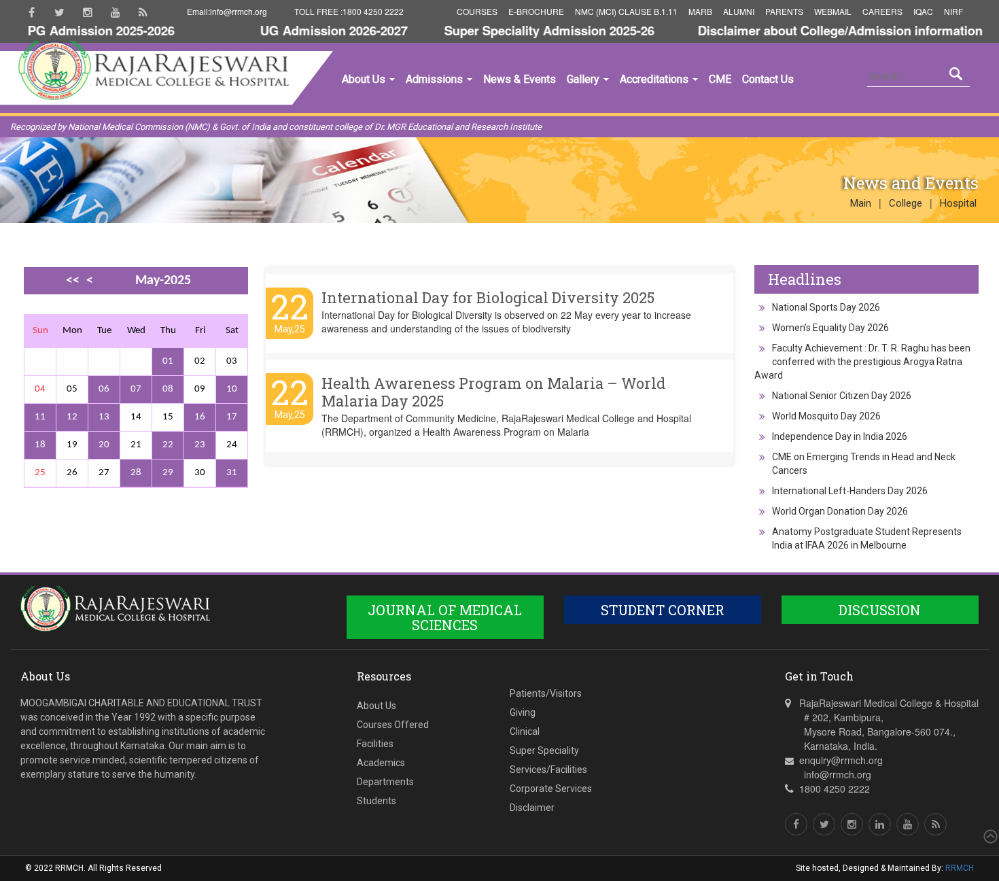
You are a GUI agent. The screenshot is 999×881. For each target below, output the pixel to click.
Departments (385, 781)
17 (231, 417)
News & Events (519, 79)
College (905, 203)
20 (104, 445)
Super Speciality (544, 750)
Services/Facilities (548, 769)
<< (73, 281)
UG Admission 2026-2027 (316, 30)
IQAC (923, 11)
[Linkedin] (880, 824)
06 (104, 389)
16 (199, 417)
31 (231, 473)
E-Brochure (536, 11)
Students (376, 800)
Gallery (584, 79)
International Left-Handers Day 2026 (850, 490)
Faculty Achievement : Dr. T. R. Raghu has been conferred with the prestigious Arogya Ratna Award (862, 362)
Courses (477, 11)
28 (135, 473)
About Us (365, 79)
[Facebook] (31, 12)
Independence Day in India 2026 (839, 436)
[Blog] (143, 12)
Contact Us (768, 79)
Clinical (525, 731)
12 (72, 417)
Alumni (738, 11)
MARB (700, 11)
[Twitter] (59, 12)
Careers (882, 11)
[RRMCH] (139, 132)
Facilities (375, 743)
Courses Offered (393, 724)
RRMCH (959, 868)
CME (720, 79)
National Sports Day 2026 (826, 307)
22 (167, 445)
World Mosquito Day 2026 (826, 416)
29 (167, 473)
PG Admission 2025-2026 (83, 30)
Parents (784, 11)
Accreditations (655, 79)
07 (135, 389)
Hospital (958, 203)
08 (167, 389)
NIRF (953, 11)
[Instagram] (87, 12)
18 (40, 445)
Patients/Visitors (546, 693)
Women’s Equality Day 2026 (830, 327)
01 (167, 361)
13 (104, 417)
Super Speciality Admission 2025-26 (532, 30)
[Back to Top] (989, 836)
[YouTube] (115, 12)
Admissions (436, 79)
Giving (523, 712)
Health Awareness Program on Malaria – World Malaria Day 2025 (493, 392)
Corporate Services (551, 788)
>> (86, 304)
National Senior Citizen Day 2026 (841, 395)
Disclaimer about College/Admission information (822, 30)
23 (199, 445)
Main (860, 203)
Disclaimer (532, 807)
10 (231, 389)
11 (40, 417)
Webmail (833, 11)
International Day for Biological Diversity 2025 (487, 297)
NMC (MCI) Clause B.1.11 (626, 11)
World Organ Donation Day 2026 (840, 511)
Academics (381, 762)
